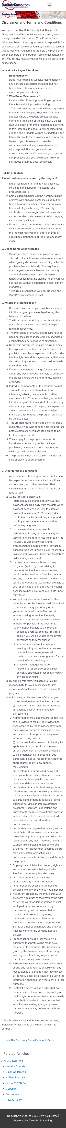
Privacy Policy (14, 1099)
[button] (49, 4)
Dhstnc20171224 (13, 1061)
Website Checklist (16, 1066)
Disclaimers (12, 1094)
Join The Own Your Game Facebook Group (29, 1040)
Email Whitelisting (16, 1071)
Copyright (11, 1088)
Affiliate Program (15, 1077)
